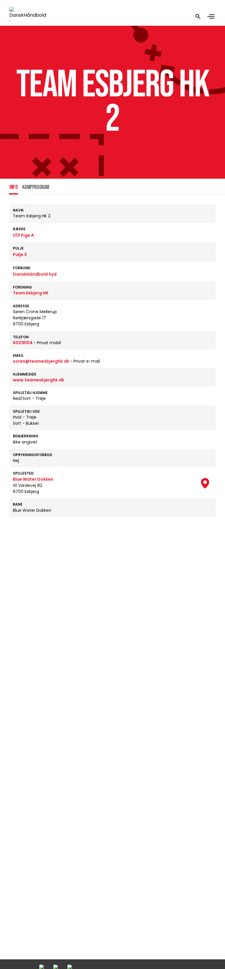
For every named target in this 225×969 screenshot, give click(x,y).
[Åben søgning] (198, 16)
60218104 (23, 343)
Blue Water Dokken (33, 479)
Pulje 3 (20, 254)
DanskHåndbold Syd (35, 274)
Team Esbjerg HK (30, 293)
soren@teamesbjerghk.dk (41, 361)
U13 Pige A (23, 235)
